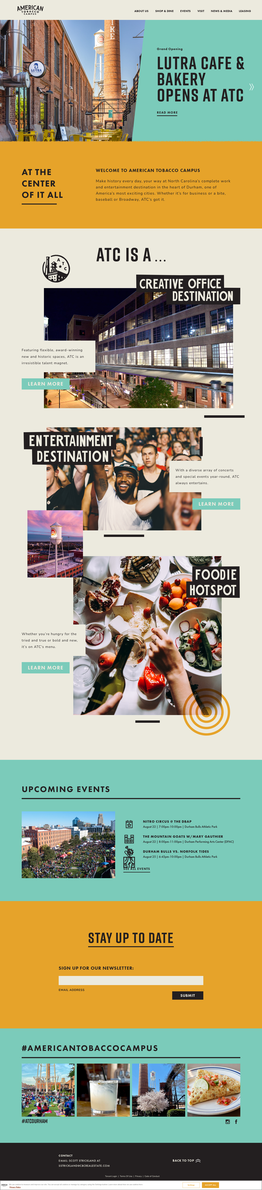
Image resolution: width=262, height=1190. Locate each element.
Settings (191, 1185)
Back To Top (183, 1160)
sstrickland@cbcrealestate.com (84, 1166)
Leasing (245, 11)
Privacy (138, 1176)
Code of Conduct (152, 1176)
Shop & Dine (164, 11)
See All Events (136, 869)
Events (185, 11)
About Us (141, 11)
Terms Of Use (126, 1176)
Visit (200, 11)
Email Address (72, 990)
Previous (3, 81)
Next (251, 86)
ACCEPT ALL (210, 1185)
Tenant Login (111, 1176)
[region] (131, 1185)
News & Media (221, 11)
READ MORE (167, 112)
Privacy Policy (15, 1187)
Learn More (45, 384)
